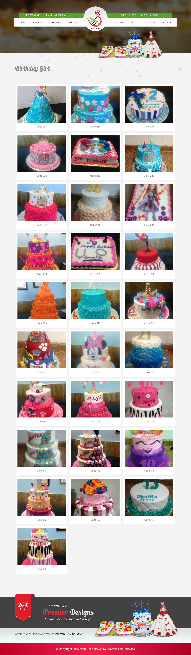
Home (23, 22)
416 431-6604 (129, 15)
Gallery (134, 22)
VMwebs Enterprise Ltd (121, 649)
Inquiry (119, 22)
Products (150, 22)
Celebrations (55, 22)
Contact (166, 22)
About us (37, 22)
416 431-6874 (151, 15)
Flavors (73, 22)
